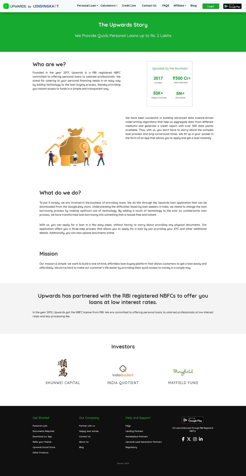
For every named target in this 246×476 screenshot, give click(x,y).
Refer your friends (42, 441)
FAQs (128, 425)
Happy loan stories (89, 431)
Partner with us (87, 425)
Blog (193, 5)
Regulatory (131, 447)
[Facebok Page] (183, 440)
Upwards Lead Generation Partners (144, 441)
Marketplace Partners (137, 436)
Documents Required (43, 431)
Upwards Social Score (44, 447)
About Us (84, 441)
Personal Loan (86, 5)
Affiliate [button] (179, 5)
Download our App (42, 436)
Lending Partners (134, 431)
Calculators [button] (108, 5)
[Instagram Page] (195, 440)
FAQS (165, 5)
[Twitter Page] (189, 440)
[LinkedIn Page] (201, 440)
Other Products (40, 452)
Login (211, 6)
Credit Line (129, 5)
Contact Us (149, 5)
